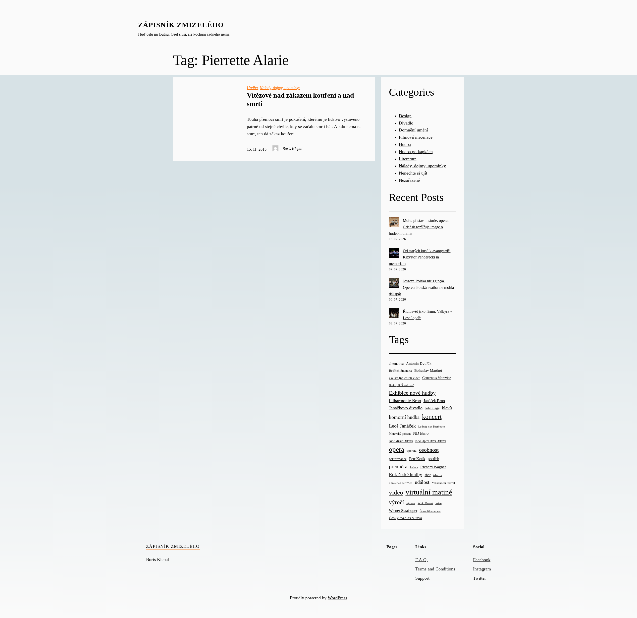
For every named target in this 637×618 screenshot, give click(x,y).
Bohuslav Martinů (428, 370)
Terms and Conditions (435, 568)
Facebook (481, 559)
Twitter (479, 578)
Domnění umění (413, 129)
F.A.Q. (421, 559)
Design (405, 115)
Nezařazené (409, 180)
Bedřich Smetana (400, 370)
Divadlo (406, 123)
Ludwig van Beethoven (431, 426)
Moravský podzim (400, 433)
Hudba (252, 88)
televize (437, 475)
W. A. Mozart (425, 503)
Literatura (408, 158)
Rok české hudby (405, 474)
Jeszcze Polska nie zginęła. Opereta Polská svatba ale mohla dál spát (421, 287)
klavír (447, 408)
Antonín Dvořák (418, 363)
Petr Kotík (417, 459)
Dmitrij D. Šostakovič (401, 385)
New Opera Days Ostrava (430, 441)
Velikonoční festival (443, 482)
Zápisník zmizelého (181, 25)
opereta (412, 450)
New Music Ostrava (401, 441)
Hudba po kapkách (416, 151)
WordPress (337, 597)
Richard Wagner (433, 467)
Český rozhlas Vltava (405, 518)
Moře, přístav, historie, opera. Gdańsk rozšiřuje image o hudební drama (419, 226)
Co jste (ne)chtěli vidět (404, 378)
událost (422, 482)
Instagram (482, 568)
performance (398, 459)
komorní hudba (404, 417)
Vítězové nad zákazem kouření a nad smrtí (300, 99)
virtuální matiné (429, 492)
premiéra (398, 467)
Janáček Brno (434, 400)
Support (422, 578)
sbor (428, 475)
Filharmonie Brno (405, 400)
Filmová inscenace (415, 137)
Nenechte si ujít (413, 173)
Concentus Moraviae (436, 378)
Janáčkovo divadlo (406, 407)
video (396, 492)
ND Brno (421, 433)
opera (396, 449)
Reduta (414, 467)
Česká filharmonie (430, 510)
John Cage (432, 408)
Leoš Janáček (402, 426)
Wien (438, 503)
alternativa (396, 364)
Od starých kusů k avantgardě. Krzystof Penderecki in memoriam (420, 257)
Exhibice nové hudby (412, 393)
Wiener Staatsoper (403, 510)
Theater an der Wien (400, 483)
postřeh (433, 458)
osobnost (429, 450)
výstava (410, 503)
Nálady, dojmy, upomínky (280, 88)
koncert (432, 416)
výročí (396, 502)
